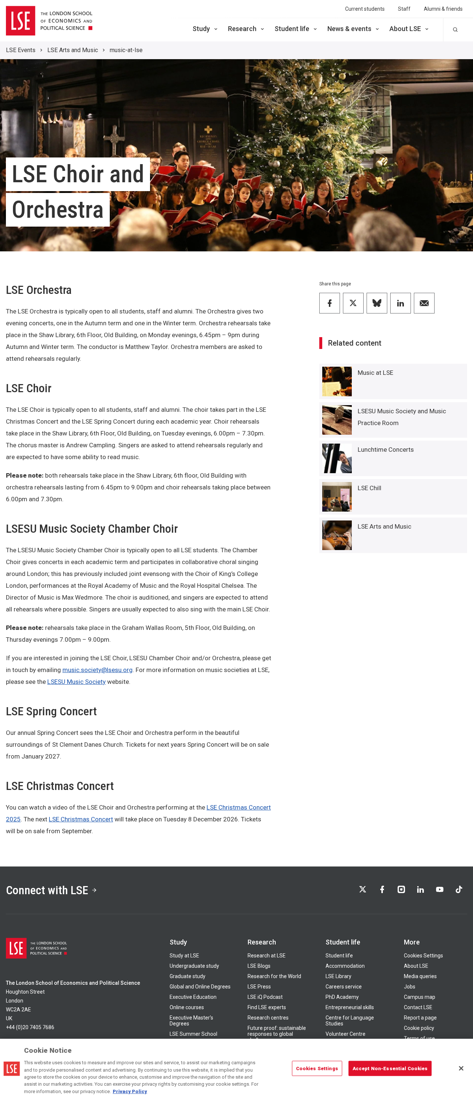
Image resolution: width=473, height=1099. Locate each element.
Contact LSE (418, 1007)
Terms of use (419, 1038)
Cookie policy (419, 1028)
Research (242, 29)
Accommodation (345, 966)
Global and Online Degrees (200, 987)
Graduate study (187, 976)
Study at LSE (184, 956)
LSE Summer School (193, 1034)
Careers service (344, 987)
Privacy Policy (130, 1091)
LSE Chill (369, 488)
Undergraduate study (194, 966)
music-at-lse (126, 50)
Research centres (268, 1018)
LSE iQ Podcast (265, 997)
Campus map (419, 997)
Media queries (420, 976)
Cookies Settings (423, 956)
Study (201, 29)
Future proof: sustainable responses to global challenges (277, 1034)
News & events (349, 29)
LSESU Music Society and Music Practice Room (402, 417)
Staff (404, 9)
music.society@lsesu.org (97, 670)
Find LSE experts (267, 1007)
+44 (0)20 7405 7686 (30, 1027)
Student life (292, 29)
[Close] (461, 1068)
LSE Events (20, 50)
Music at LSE (375, 372)
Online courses (187, 1007)
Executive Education (193, 997)
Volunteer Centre (345, 1034)
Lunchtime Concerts (386, 449)
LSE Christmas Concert (81, 819)
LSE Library (338, 976)
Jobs (409, 987)
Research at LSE (267, 956)
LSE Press (259, 987)
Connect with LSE (47, 890)
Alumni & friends (443, 9)
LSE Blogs (259, 966)
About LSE (405, 29)
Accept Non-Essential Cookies (390, 1068)
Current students (365, 9)
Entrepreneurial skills (350, 1007)
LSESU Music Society (76, 681)
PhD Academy (342, 997)
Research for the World (274, 976)
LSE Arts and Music (72, 50)
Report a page (420, 1018)
